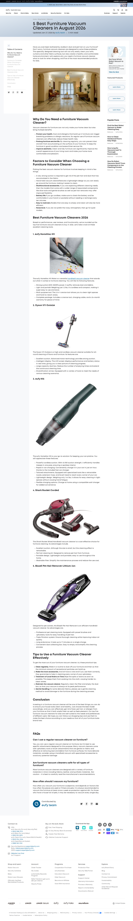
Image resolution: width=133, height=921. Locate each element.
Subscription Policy (41, 915)
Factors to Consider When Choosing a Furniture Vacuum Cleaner (14, 63)
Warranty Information (86, 881)
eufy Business (60, 871)
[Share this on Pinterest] (92, 804)
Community (106, 883)
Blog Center (42, 19)
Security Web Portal (85, 871)
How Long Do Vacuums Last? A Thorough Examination (114, 151)
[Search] (114, 10)
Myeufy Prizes (36, 884)
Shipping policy (52, 912)
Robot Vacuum (13, 867)
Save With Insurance (62, 883)
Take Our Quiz (114, 72)
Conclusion (11, 83)
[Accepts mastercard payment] (100, 833)
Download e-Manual (85, 891)
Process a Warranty (85, 884)
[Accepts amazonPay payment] (104, 829)
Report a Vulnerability (86, 888)
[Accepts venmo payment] (113, 833)
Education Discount (62, 874)
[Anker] (8, 1)
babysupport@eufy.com (24, 848)
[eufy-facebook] (105, 825)
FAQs (9, 87)
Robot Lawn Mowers (15, 877)
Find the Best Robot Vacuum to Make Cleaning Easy (115, 127)
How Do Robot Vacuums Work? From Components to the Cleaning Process (116, 164)
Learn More (116, 87)
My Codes (35, 871)
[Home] (13, 10)
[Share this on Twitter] (81, 804)
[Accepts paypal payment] (104, 833)
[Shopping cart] (118, 10)
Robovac (50, 19)
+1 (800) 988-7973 (17, 831)
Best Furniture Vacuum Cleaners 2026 (15, 71)
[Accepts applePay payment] (113, 829)
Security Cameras (14, 871)
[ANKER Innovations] (120, 1)
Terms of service (14, 915)
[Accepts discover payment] (117, 829)
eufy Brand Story (108, 867)
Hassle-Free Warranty (56, 834)
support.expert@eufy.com (24, 850)
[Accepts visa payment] (117, 833)
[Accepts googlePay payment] (121, 829)
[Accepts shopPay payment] (108, 833)
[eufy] (23, 1)
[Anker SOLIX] (16, 1)
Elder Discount (60, 877)
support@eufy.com (32, 846)
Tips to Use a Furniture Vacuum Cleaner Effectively (15, 77)
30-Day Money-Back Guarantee (60, 830)
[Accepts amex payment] (108, 829)
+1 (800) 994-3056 (17, 839)
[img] (100, 829)
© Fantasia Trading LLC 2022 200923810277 (22, 912)
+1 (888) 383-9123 (16, 843)
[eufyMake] (30, 1)
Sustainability (107, 880)
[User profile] (122, 10)
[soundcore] (39, 1)
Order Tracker (36, 867)
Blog (103, 871)
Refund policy (64, 912)
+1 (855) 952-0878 (16, 835)
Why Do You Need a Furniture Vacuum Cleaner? (14, 55)
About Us (41, 912)
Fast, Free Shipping (55, 827)
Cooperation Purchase (63, 867)
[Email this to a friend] (97, 804)
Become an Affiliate (62, 880)
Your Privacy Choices (92, 912)
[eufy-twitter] (110, 825)
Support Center (83, 878)
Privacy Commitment (109, 877)
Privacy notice (77, 912)
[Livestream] (126, 10)
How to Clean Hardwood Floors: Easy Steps (114, 139)
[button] (77, 828)
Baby (10, 874)
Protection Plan (83, 867)
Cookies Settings (109, 912)
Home (35, 19)
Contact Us (106, 874)
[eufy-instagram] (100, 825)
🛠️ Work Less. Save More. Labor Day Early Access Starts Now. (66, 4)
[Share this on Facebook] (86, 804)
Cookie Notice (27, 915)
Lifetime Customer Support (58, 837)
